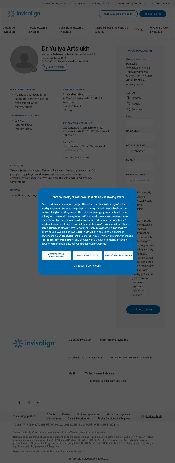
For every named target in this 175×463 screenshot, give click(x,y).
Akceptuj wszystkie (87, 255)
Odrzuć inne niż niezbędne (118, 255)
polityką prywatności (96, 243)
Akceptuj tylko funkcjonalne (56, 255)
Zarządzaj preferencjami (87, 265)
